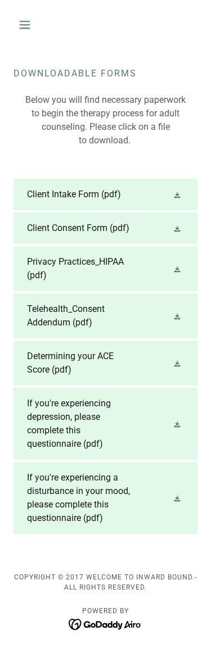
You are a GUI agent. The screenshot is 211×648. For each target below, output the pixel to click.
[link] (105, 194)
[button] (27, 24)
